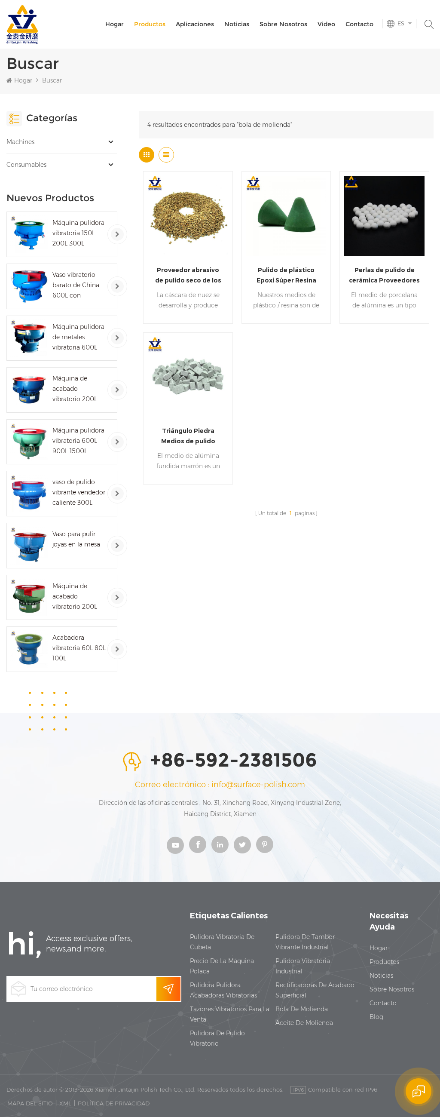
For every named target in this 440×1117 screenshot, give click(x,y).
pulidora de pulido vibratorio (217, 1038)
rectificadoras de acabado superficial (314, 990)
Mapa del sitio (30, 1103)
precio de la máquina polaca (222, 966)
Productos (149, 24)
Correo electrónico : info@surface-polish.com (220, 784)
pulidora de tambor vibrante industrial (305, 942)
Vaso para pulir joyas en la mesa (76, 539)
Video (326, 24)
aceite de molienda (304, 1023)
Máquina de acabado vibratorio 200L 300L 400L (74, 389)
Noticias (236, 24)
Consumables (26, 165)
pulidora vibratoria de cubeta (222, 942)
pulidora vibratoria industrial (302, 966)
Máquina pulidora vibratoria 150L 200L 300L (78, 233)
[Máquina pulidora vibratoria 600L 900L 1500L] (29, 442)
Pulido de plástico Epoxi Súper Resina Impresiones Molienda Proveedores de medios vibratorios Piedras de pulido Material (286, 275)
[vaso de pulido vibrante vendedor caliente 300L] (29, 493)
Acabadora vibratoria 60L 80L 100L (79, 648)
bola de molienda (301, 1009)
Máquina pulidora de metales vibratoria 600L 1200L (78, 338)
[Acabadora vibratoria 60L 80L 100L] (29, 649)
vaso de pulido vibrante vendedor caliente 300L (78, 492)
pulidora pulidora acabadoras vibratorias (223, 990)
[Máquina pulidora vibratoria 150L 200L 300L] (29, 234)
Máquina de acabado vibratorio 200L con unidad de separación (74, 597)
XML (65, 1103)
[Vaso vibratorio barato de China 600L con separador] (29, 286)
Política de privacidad (114, 1103)
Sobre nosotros (283, 24)
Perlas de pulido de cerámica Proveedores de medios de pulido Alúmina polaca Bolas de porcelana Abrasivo (384, 275)
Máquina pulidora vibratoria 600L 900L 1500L (78, 441)
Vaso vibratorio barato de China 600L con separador (75, 286)
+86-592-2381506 (233, 760)
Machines (20, 142)
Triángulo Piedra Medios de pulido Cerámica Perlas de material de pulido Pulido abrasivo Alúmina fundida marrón (188, 436)
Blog (376, 1017)
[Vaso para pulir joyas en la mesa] (29, 546)
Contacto (359, 24)
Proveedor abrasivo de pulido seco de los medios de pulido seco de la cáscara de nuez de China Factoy (188, 275)
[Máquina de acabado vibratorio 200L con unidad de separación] (29, 598)
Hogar (114, 24)
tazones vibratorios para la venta (229, 1014)
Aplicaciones (195, 24)
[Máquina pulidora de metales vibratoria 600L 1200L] (29, 338)
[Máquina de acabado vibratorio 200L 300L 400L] (29, 390)
